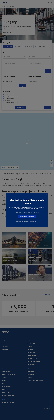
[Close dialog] (46, 194)
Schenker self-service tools (27, 216)
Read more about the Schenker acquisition (26, 221)
